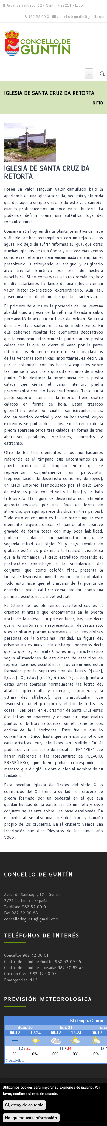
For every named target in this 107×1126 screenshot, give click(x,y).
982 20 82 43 (71, 967)
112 (34, 980)
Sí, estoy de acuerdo (24, 1105)
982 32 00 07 (43, 973)
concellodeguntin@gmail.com (31, 919)
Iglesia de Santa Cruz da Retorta (47, 173)
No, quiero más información (31, 1118)
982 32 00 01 (35, 907)
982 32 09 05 (68, 961)
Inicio (97, 103)
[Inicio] (43, 42)
